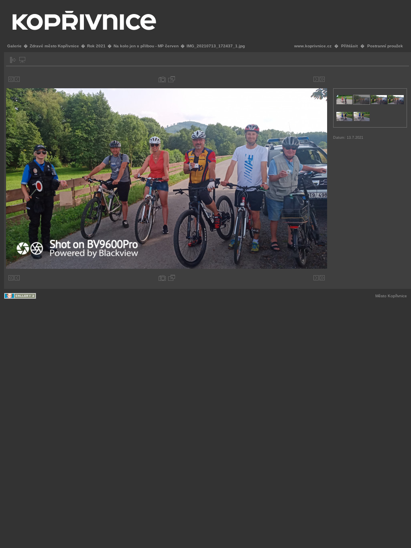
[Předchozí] (17, 79)
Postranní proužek (385, 46)
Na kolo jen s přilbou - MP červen (146, 46)
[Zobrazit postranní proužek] (13, 60)
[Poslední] (322, 79)
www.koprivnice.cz (313, 46)
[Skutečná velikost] (171, 79)
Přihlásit (349, 46)
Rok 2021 (96, 46)
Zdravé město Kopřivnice (54, 46)
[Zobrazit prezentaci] (22, 60)
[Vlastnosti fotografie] (162, 79)
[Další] (316, 79)
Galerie (14, 46)
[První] (11, 79)
